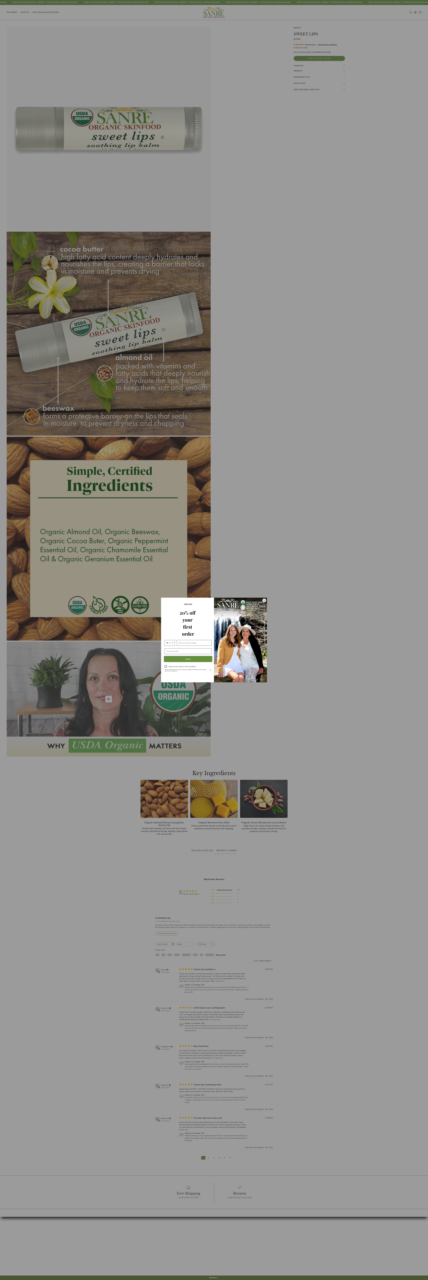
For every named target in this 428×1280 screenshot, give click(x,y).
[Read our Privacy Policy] (210, 670)
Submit (188, 659)
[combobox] (170, 643)
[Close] (264, 600)
